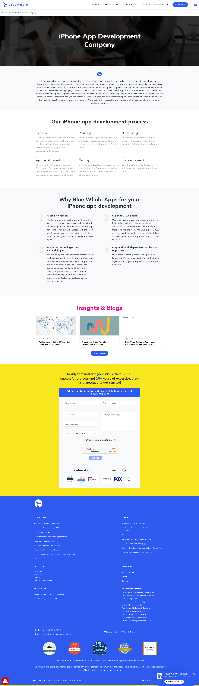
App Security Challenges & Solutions (136, 608)
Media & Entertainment (43, 581)
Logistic (37, 578)
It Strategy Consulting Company (46, 523)
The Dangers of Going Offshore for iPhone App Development (54, 343)
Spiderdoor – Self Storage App (134, 523)
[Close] (194, 674)
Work (125, 517)
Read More (99, 353)
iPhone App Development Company (48, 550)
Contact (180, 4)
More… (36, 559)
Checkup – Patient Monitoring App (135, 553)
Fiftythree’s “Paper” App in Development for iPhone (94, 343)
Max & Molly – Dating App (152, 548)
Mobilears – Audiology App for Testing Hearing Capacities (140, 529)
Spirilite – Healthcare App (131, 548)
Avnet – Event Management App (134, 535)
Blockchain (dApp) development (46, 541)
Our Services (112, 4)
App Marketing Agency (42, 532)
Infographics (60, 594)
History (124, 577)
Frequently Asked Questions (44, 594)
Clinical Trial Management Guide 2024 (136, 621)
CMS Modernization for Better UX (135, 614)
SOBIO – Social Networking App (134, 544)
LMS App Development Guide (133, 605)
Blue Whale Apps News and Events (47, 599)
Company (145, 4)
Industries (128, 4)
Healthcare (38, 571)
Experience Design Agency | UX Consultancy (51, 528)
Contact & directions (71, 681)
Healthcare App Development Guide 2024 (138, 592)
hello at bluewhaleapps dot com (57, 634)
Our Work (95, 4)
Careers (125, 581)
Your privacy (53, 681)
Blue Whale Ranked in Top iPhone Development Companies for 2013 (140, 343)
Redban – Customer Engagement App (136, 539)
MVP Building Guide (129, 599)
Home (4, 13)
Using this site (38, 681)
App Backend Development (65, 554)
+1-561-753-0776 (99, 394)
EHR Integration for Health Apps (134, 618)
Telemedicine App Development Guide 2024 (138, 595)
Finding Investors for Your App (133, 602)
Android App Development (44, 554)
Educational (38, 574)
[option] (49, 648)
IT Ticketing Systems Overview (133, 611)
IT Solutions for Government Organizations (50, 537)
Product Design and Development (47, 546)
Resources (160, 4)
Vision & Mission (128, 572)
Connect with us (174, 682)
